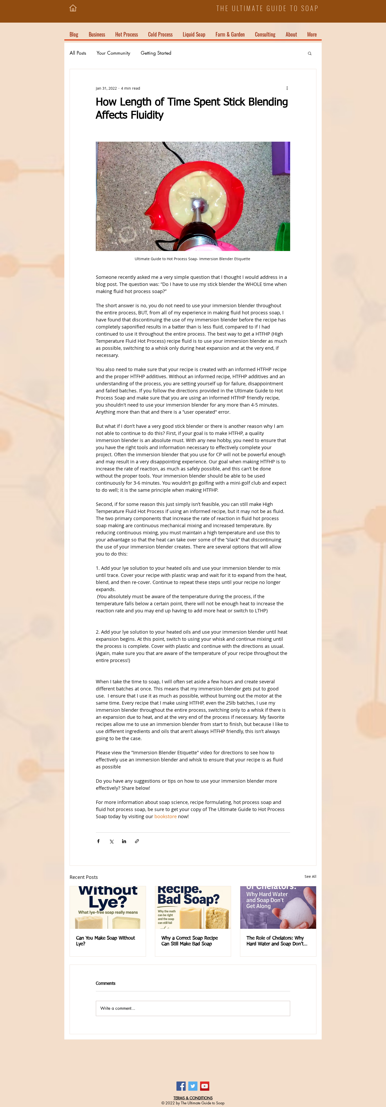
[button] (364, 20)
